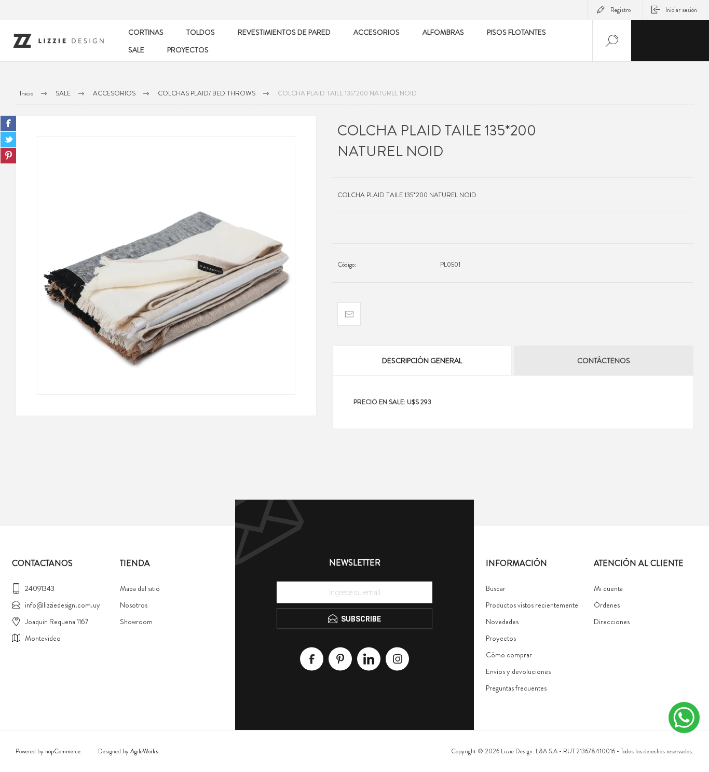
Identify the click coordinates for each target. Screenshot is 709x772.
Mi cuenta (608, 588)
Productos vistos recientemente (532, 605)
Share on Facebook (8, 123)
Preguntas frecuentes (516, 688)
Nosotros (133, 605)
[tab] (422, 361)
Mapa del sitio (140, 588)
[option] (166, 265)
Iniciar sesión (681, 10)
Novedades (502, 621)
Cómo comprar (509, 655)
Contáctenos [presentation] (603, 360)
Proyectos (501, 638)
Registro (620, 10)
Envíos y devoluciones (518, 671)
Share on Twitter (8, 139)
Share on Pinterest (8, 155)
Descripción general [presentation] (422, 360)
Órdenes (607, 605)
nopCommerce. (63, 751)
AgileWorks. (145, 751)
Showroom (136, 621)
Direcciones (612, 621)
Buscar (496, 588)
